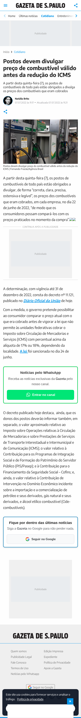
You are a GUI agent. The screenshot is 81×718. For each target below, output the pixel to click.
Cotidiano (47, 16)
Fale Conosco (18, 662)
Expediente (50, 656)
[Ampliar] (73, 124)
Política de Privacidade (57, 662)
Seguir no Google (43, 687)
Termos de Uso (20, 668)
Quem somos (19, 651)
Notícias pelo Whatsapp (25, 673)
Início (6, 51)
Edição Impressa (53, 651)
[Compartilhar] (76, 5)
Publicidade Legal (21, 656)
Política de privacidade (30, 699)
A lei (24, 351)
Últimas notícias (28, 16)
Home (11, 16)
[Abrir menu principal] (5, 5)
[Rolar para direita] (76, 16)
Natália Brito (22, 98)
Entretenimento (66, 16)
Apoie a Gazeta (52, 668)
